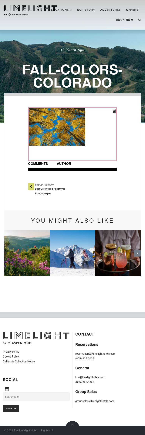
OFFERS (132, 10)
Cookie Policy (11, 356)
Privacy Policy (11, 352)
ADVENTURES (110, 10)
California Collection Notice (19, 361)
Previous (8, 256)
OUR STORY (86, 10)
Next (137, 256)
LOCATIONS (60, 10)
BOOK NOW (124, 20)
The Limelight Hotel (25, 430)
